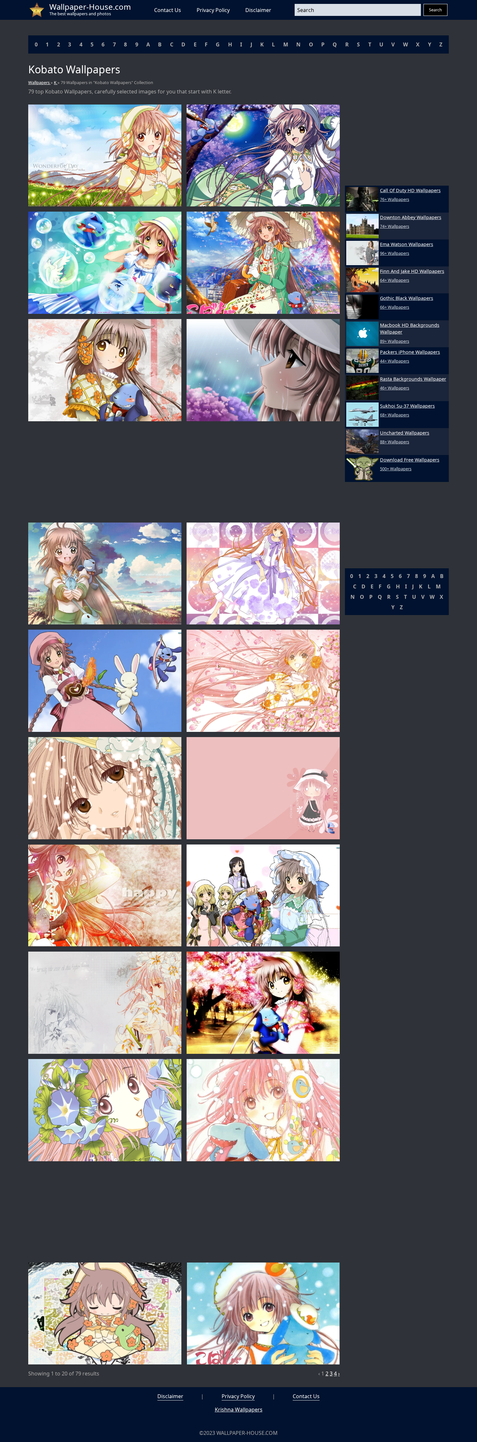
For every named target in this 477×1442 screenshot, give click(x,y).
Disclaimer (258, 10)
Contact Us (167, 10)
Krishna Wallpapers (239, 1409)
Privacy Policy (213, 10)
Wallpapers (39, 82)
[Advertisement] (184, 471)
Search (435, 10)
